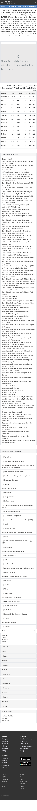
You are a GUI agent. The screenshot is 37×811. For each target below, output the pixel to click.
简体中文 (22, 784)
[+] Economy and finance (10, 480)
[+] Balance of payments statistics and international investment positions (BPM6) (18, 466)
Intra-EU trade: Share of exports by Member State (17, 397)
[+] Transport (6, 626)
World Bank (5, 720)
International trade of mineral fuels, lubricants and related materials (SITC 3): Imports (17, 352)
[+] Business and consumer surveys (13, 472)
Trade (5, 670)
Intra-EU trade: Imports (9, 395)
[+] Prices (5, 589)
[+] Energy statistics (8, 497)
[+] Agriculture (6, 457)
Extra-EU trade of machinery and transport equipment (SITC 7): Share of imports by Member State (17, 222)
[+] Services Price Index (9, 606)
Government (7, 674)
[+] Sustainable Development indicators (14, 614)
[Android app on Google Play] (25, 764)
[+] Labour (5, 560)
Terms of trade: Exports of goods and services (16, 414)
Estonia (3, 141)
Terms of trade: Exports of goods (12, 412)
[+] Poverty (5, 585)
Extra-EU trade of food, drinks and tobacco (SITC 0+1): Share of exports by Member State (17, 193)
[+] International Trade (9, 555)
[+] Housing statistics (8, 528)
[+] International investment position (13, 551)
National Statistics (7, 716)
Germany (4, 104)
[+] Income (5, 536)
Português (5, 779)
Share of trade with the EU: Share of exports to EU (18, 405)
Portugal (4, 123)
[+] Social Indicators (8, 610)
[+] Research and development (11, 597)
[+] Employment (7, 492)
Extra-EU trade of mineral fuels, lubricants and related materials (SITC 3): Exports (16, 232)
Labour (5, 656)
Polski (22, 779)
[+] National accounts (8, 572)
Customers (5, 758)
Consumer (6, 683)
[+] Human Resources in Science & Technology (17, 532)
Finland (3, 134)
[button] (35, 3)
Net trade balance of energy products (13, 403)
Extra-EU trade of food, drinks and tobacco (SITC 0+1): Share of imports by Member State (17, 197)
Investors (4, 763)
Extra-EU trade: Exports (9, 296)
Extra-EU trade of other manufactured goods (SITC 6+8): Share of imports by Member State (18, 271)
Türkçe (4, 786)
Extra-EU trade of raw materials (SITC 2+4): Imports (18, 281)
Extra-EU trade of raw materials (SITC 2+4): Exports (18, 279)
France (3, 112)
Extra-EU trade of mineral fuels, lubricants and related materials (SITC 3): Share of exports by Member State (16, 242)
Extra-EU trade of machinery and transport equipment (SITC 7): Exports (15, 206)
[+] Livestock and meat (9, 564)
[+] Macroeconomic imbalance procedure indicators (18, 568)
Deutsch (22, 774)
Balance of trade (7, 159)
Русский (4, 784)
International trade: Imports (10, 388)
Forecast (5, 637)
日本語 (22, 786)
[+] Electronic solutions (9, 488)
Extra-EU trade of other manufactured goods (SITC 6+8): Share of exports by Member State (18, 267)
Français (4, 781)
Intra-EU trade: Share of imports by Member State (17, 399)
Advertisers (5, 765)
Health (5, 702)
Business (6, 679)
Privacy (4, 770)
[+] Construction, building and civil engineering (16, 476)
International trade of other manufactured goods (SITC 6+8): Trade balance (17, 369)
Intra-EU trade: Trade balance (11, 401)
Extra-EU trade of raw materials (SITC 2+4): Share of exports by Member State (18, 284)
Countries (5, 741)
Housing (6, 688)
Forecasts (5, 748)
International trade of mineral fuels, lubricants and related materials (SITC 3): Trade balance (17, 356)
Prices (5, 660)
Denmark (4, 130)
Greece (3, 108)
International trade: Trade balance (12, 390)
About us (4, 767)
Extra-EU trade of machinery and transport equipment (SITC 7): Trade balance (15, 228)
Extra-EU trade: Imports (9, 299)
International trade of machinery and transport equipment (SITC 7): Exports (16, 334)
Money (5, 665)
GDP (5, 651)
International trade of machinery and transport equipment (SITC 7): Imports (16, 339)
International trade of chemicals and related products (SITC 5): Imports (15, 313)
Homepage (5, 739)
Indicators (5, 639)
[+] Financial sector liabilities (11, 511)
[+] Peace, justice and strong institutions (14, 576)
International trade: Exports (10, 386)
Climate (5, 706)
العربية (3, 788)
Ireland (3, 138)
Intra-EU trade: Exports (9, 392)
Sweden (4, 115)
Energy (5, 697)
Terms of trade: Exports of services (13, 416)
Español (4, 777)
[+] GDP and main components (11, 516)
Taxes (5, 692)
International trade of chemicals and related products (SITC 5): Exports (15, 308)
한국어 (22, 788)
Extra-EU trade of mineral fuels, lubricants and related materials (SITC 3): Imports (16, 236)
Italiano (22, 777)
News (4, 642)
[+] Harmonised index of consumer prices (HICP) (17, 520)
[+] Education (6, 484)
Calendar (5, 635)
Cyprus (3, 145)
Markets (5, 647)
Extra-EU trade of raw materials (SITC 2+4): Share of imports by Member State (18, 289)
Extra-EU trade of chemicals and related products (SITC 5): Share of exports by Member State (17, 171)
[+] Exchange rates (8, 501)
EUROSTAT (5, 27)
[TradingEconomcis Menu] (2, 2)
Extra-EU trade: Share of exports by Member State (18, 301)
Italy (2, 100)
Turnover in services (8, 442)
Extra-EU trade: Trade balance (11, 305)
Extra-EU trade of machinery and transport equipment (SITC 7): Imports (15, 210)
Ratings (4, 751)
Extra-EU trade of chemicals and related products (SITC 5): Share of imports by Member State (17, 175)
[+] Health (5, 524)
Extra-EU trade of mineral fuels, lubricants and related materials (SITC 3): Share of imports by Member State (16, 248)
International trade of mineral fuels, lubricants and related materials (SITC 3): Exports (17, 348)
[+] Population (6, 580)
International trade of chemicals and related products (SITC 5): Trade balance (15, 317)
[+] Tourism (5, 618)
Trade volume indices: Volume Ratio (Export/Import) (18, 440)
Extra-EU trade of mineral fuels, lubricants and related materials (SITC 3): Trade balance (16, 254)
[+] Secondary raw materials (11, 601)
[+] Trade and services (9, 622)
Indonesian (23, 781)
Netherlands (5, 97)
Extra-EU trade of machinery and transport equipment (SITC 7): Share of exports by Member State (17, 215)
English (4, 774)
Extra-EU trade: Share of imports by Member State (18, 303)
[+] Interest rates (7, 547)
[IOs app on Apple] (25, 759)
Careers (4, 760)
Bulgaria (4, 119)
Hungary (4, 126)
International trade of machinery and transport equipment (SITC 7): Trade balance (16, 343)
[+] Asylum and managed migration (13, 461)
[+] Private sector (7, 593)
